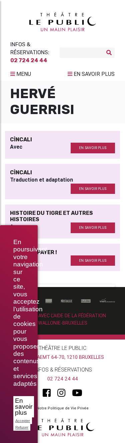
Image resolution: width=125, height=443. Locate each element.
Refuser (21, 427)
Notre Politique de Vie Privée (63, 408)
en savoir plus (92, 148)
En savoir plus (23, 406)
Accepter (22, 421)
